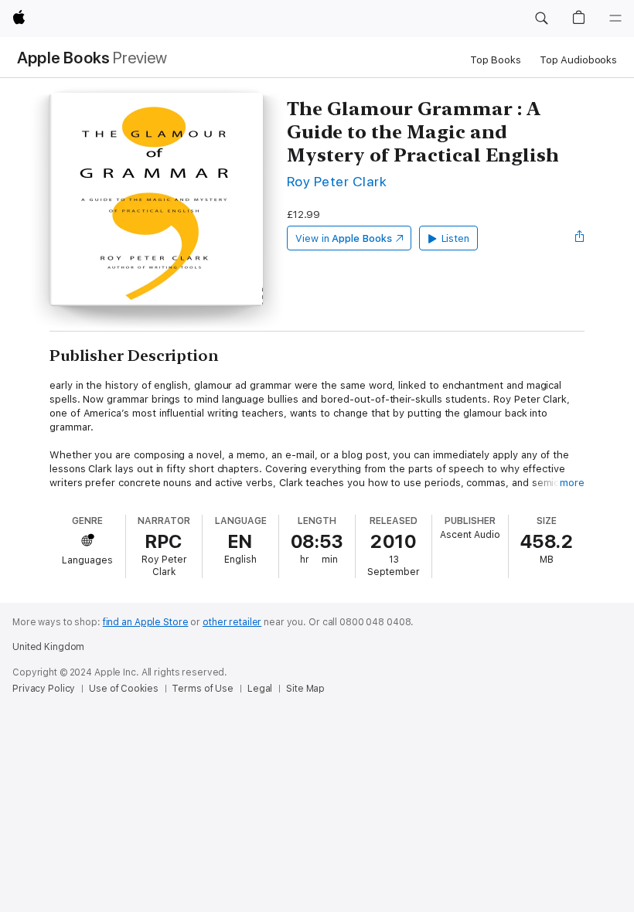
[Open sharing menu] (580, 238)
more (572, 482)
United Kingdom (48, 646)
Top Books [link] (495, 60)
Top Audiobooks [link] (578, 60)
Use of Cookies (123, 688)
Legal (259, 688)
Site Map (305, 688)
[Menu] (615, 18)
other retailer (232, 622)
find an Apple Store (146, 622)
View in (343, 238)
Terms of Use (202, 688)
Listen (455, 238)
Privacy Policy (43, 688)
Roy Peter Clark (337, 181)
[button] (541, 18)
